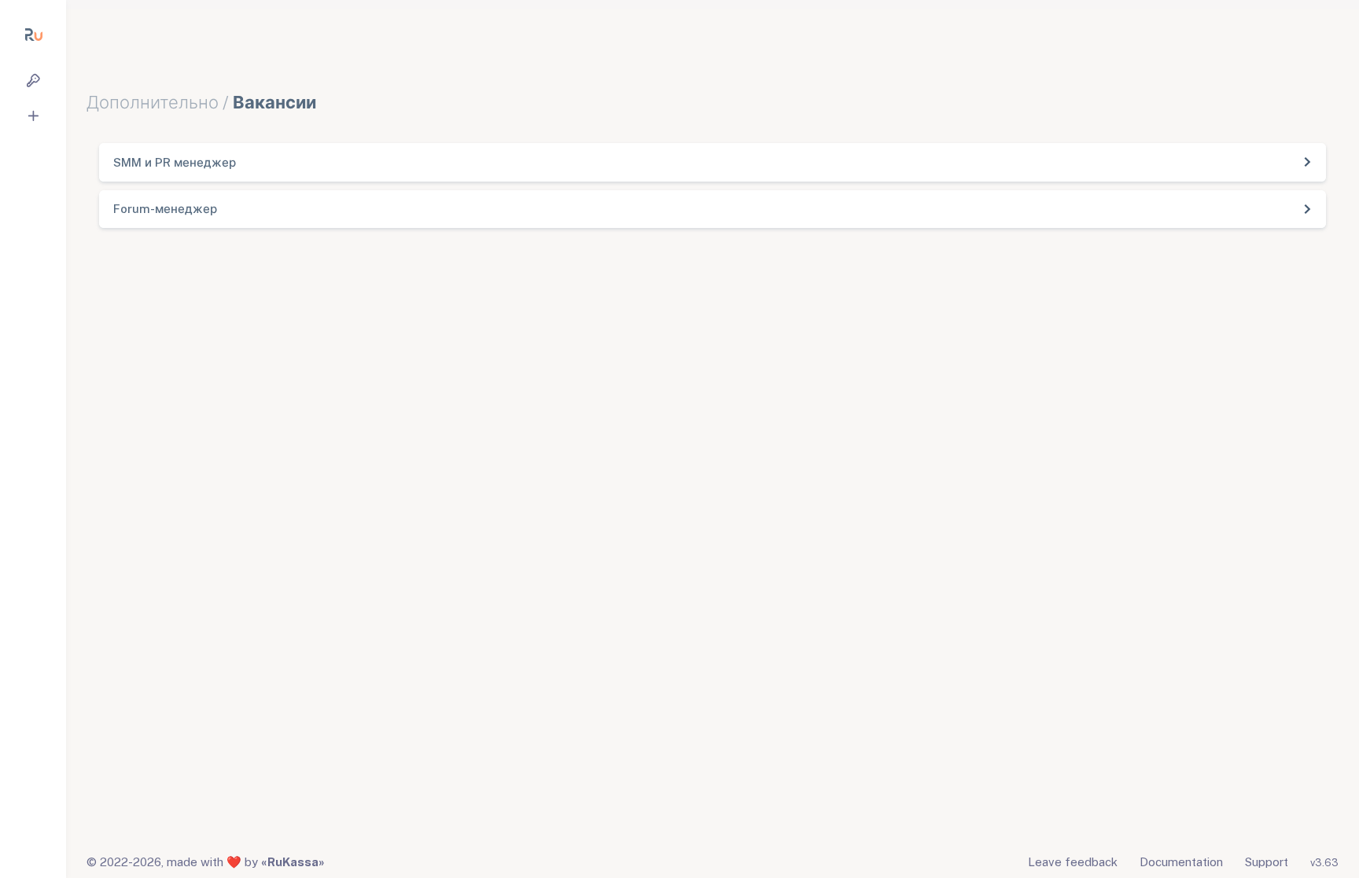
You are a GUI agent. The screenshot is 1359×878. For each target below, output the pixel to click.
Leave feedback (1073, 862)
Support (1266, 862)
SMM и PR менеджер (174, 162)
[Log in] (33, 80)
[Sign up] (33, 116)
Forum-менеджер (165, 208)
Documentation (1181, 862)
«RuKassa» (293, 862)
